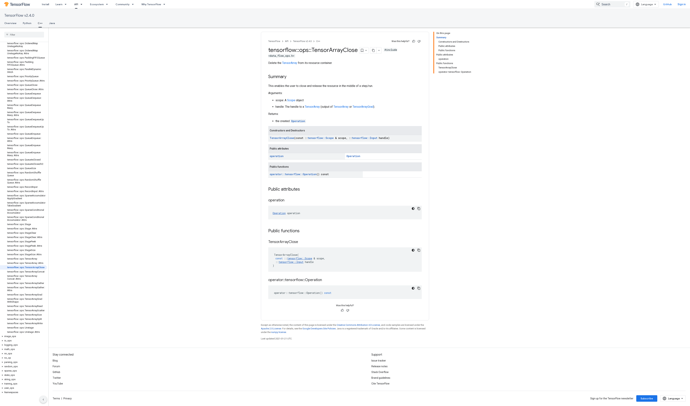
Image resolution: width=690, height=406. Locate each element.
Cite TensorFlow (380, 383)
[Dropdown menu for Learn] (66, 4)
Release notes (379, 366)
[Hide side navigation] (43, 399)
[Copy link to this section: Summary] (290, 77)
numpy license (278, 332)
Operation (298, 121)
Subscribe (647, 398)
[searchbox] (24, 35)
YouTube (58, 383)
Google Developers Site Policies (319, 328)
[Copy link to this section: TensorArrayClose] (301, 242)
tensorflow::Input (364, 138)
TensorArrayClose (282, 138)
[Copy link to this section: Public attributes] (303, 189)
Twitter (57, 377)
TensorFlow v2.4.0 (19, 15)
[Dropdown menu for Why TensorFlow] (165, 4)
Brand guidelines (380, 377)
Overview (10, 23)
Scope (291, 100)
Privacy (67, 398)
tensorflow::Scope (321, 138)
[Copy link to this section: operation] (288, 200)
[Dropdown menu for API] (82, 4)
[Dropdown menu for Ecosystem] (108, 4)
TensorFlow (274, 41)
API (76, 4)
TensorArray (289, 63)
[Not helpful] (419, 41)
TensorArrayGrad (363, 106)
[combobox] (612, 4)
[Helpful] (413, 41)
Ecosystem (97, 4)
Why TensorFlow (151, 4)
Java (52, 23)
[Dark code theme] (413, 208)
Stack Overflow (380, 372)
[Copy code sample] (419, 208)
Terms (56, 398)
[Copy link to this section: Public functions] (303, 231)
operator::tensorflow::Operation (293, 174)
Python (27, 23)
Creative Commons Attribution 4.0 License (358, 325)
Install (45, 4)
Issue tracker (378, 360)
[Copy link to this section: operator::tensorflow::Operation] (325, 280)
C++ (40, 23)
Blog (55, 360)
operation (277, 156)
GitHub (667, 4)
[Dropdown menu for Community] (134, 4)
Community (123, 4)
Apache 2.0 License (271, 328)
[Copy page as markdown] (373, 50)
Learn (59, 4)
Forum (56, 366)
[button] (23, 336)
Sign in (682, 4)
